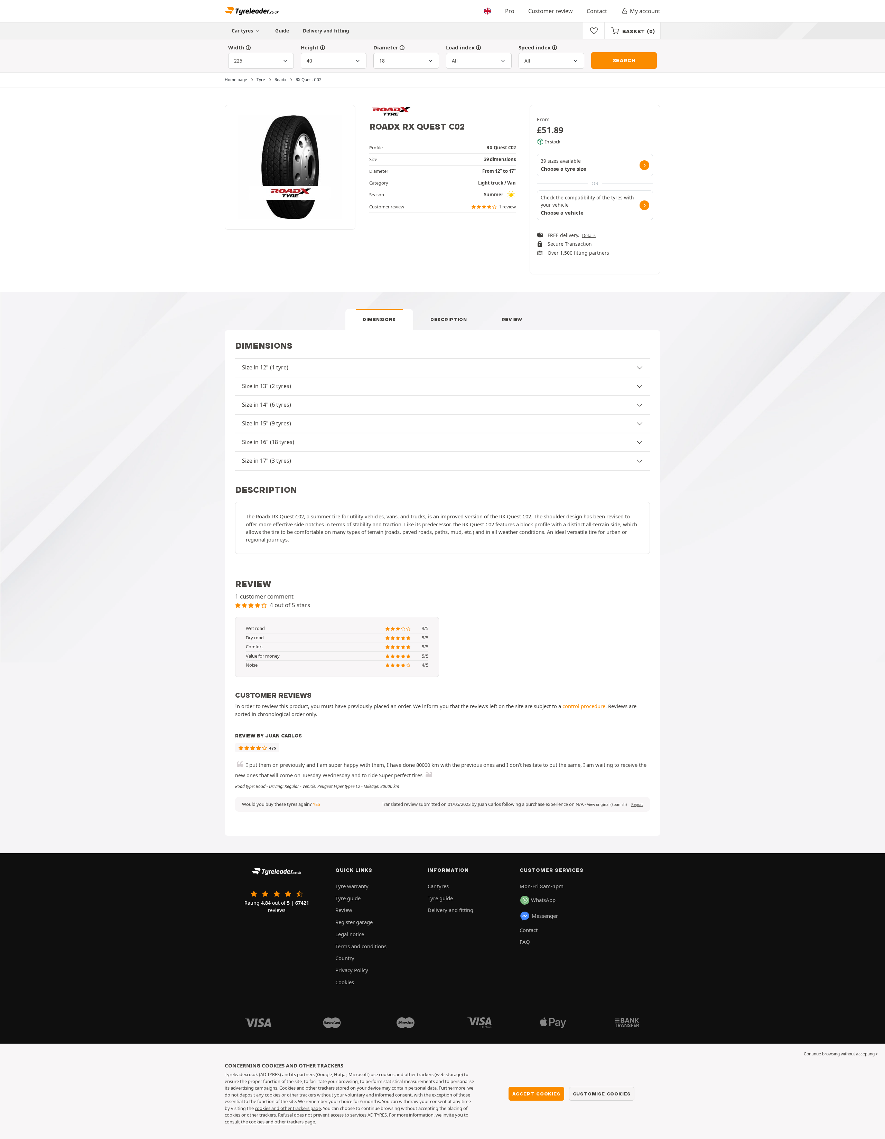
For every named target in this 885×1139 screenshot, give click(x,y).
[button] (607, 804)
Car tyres (438, 886)
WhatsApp (543, 899)
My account (645, 11)
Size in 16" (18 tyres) (268, 442)
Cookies (344, 982)
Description (448, 319)
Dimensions (379, 319)
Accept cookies (536, 1093)
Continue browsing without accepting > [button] (841, 1054)
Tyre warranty (352, 886)
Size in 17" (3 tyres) (266, 460)
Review (512, 319)
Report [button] (637, 804)
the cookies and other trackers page (278, 1122)
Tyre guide (348, 898)
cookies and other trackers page (288, 1108)
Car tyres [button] (243, 30)
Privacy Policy (351, 970)
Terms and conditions (360, 946)
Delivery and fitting (326, 30)
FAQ (525, 941)
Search (624, 60)
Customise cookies (602, 1093)
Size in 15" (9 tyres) (266, 423)
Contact (597, 11)
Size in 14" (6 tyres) (266, 404)
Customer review (550, 11)
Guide (282, 30)
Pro (509, 11)
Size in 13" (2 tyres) (266, 386)
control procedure (583, 706)
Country (344, 957)
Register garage (354, 922)
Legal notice (349, 934)
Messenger (545, 915)
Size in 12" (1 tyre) (265, 367)
